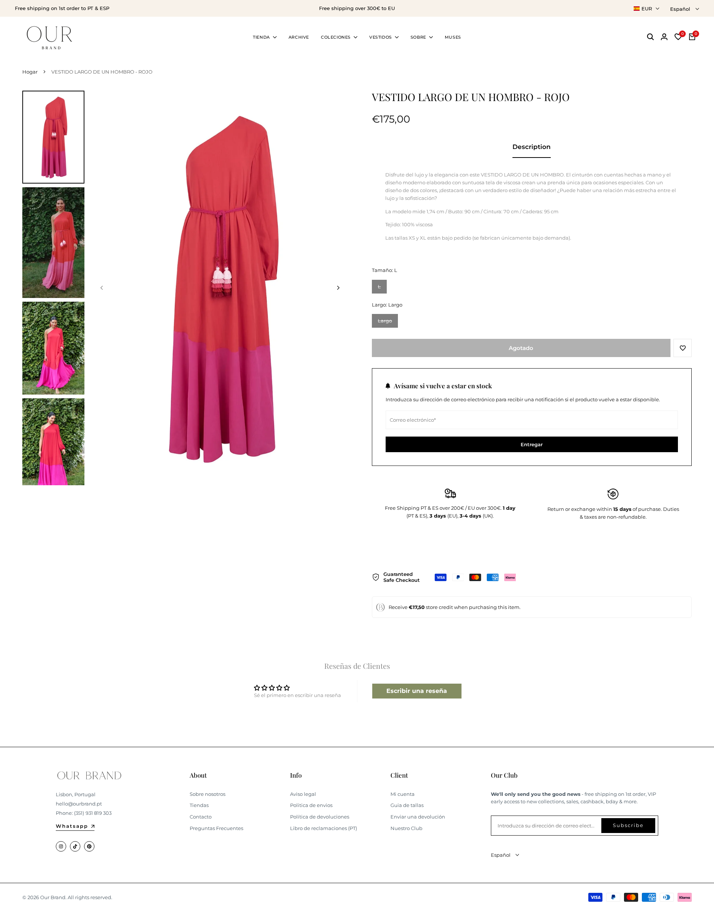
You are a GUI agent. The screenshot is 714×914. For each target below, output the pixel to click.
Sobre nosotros (207, 794)
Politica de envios (311, 805)
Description (531, 146)
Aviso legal (303, 794)
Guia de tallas (407, 805)
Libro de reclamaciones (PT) (323, 828)
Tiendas (199, 805)
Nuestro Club (406, 828)
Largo (388, 322)
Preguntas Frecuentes (216, 828)
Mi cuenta (402, 794)
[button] (682, 348)
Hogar (30, 72)
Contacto (201, 817)
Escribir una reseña (416, 690)
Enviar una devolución (417, 817)
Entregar (532, 444)
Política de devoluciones (319, 817)
